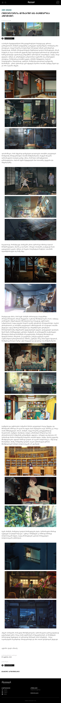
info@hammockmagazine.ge (35, 689)
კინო (3, 10)
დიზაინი (8, 10)
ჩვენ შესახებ (34, 693)
